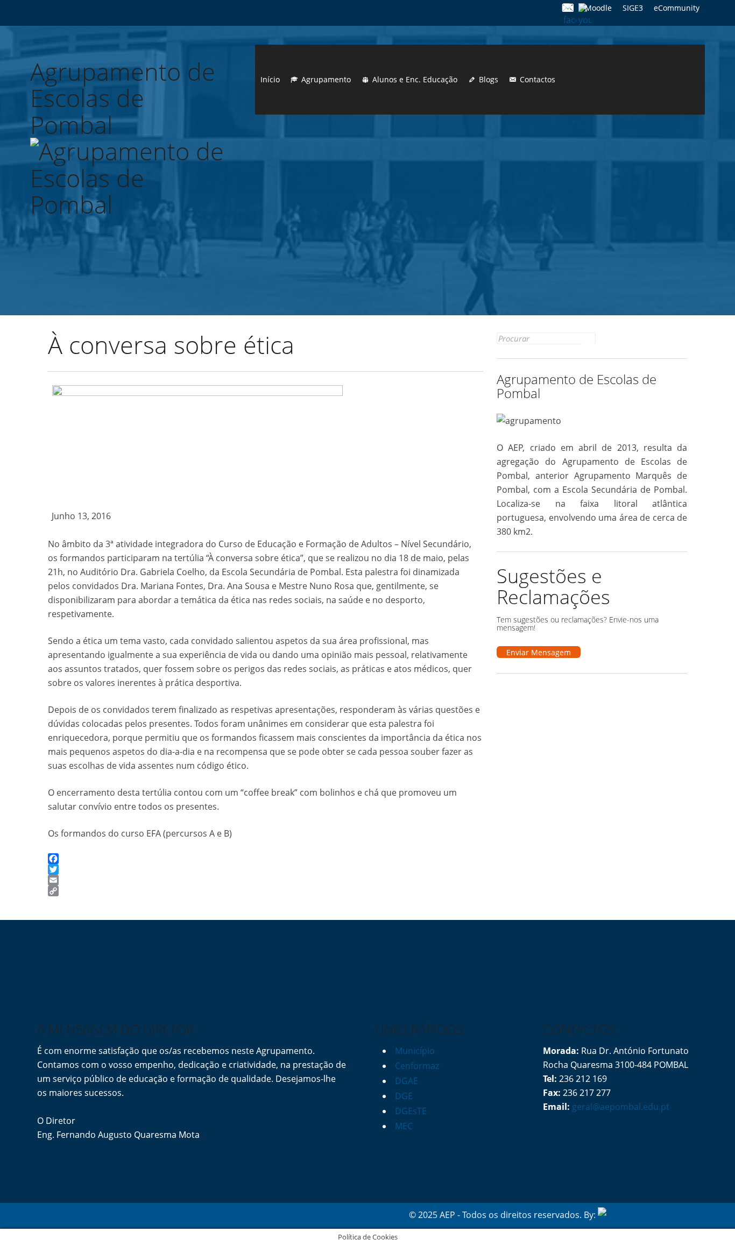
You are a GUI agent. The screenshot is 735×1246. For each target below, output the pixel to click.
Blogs (488, 79)
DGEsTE (411, 1111)
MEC (404, 1126)
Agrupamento (326, 79)
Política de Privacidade (83, 1215)
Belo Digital (675, 1215)
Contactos (537, 79)
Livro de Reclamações (174, 1215)
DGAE (406, 1081)
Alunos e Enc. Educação (414, 79)
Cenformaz (417, 1066)
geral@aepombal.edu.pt (619, 1107)
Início (270, 79)
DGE (404, 1096)
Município (415, 1051)
